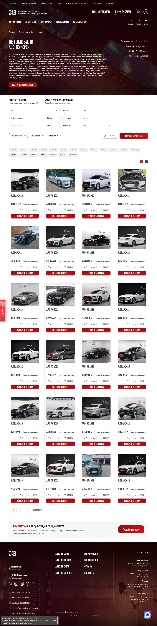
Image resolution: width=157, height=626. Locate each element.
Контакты (110, 3)
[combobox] (25, 118)
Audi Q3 (83, 150)
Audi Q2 (73, 150)
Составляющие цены (31, 204)
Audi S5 (33, 154)
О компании (96, 3)
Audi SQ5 (73, 154)
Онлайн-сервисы (28, 3)
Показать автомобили (134, 135)
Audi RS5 (124, 150)
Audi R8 (113, 150)
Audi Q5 (93, 150)
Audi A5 (33, 150)
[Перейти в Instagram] (38, 584)
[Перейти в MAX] (16, 584)
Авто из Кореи (62, 553)
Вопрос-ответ (46, 3)
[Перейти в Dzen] (22, 584)
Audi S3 (13, 154)
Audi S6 (42, 154)
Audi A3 (13, 150)
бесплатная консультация (22, 85)
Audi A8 (63, 150)
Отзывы (12, 3)
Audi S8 (62, 154)
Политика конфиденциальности (66, 612)
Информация (91, 553)
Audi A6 (43, 150)
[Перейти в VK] (11, 584)
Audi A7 (53, 150)
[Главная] (12, 553)
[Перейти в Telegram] (145, 11)
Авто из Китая (62, 566)
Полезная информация (76, 3)
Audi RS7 (135, 150)
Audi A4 (23, 150)
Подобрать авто (131, 529)
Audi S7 (52, 154)
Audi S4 (23, 154)
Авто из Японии (63, 560)
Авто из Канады (63, 572)
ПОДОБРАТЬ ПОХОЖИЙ (25, 216)
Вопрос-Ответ (91, 560)
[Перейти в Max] (138, 11)
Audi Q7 (103, 150)
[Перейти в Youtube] (33, 584)
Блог (60, 3)
